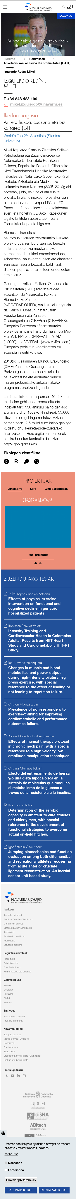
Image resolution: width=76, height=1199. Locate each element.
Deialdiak (8, 990)
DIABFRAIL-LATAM (37, 500)
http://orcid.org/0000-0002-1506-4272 (6, 462)
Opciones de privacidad (3, 1133)
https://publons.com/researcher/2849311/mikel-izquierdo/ (16, 462)
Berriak (7, 985)
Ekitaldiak (8, 994)
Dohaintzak (9, 1043)
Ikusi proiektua (38, 555)
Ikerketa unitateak (13, 915)
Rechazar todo (54, 1190)
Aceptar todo (20, 1190)
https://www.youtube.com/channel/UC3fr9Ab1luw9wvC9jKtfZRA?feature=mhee (13, 1076)
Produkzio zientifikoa (14, 936)
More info (11, 1154)
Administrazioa (11, 963)
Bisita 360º (9, 1051)
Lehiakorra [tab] (15, 489)
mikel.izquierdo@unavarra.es (36, 104)
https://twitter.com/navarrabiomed (7, 1076)
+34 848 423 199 (22, 99)
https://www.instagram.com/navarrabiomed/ (24, 1076)
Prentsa (8, 1002)
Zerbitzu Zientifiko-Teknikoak (18, 919)
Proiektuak (9, 941)
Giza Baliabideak (12, 967)
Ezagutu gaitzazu (12, 1035)
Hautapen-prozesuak (14, 1016)
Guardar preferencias (21, 1180)
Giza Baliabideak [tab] (56, 489)
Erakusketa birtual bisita (16, 1060)
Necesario (15, 1163)
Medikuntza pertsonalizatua (18, 928)
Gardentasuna (11, 1047)
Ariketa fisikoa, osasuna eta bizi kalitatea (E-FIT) (35, 125)
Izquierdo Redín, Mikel (19, 71)
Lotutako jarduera (13, 945)
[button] (5, 7)
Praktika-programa (13, 1021)
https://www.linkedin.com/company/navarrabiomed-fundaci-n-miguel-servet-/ (18, 1076)
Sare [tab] (33, 489)
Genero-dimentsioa (13, 924)
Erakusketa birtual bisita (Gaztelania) (22, 1056)
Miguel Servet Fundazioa (16, 1039)
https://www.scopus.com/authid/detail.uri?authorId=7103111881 (26, 462)
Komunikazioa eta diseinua (17, 972)
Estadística (16, 1170)
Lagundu (65, 16)
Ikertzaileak (37, 59)
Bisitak (7, 998)
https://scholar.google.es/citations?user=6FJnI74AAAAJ (36, 462)
